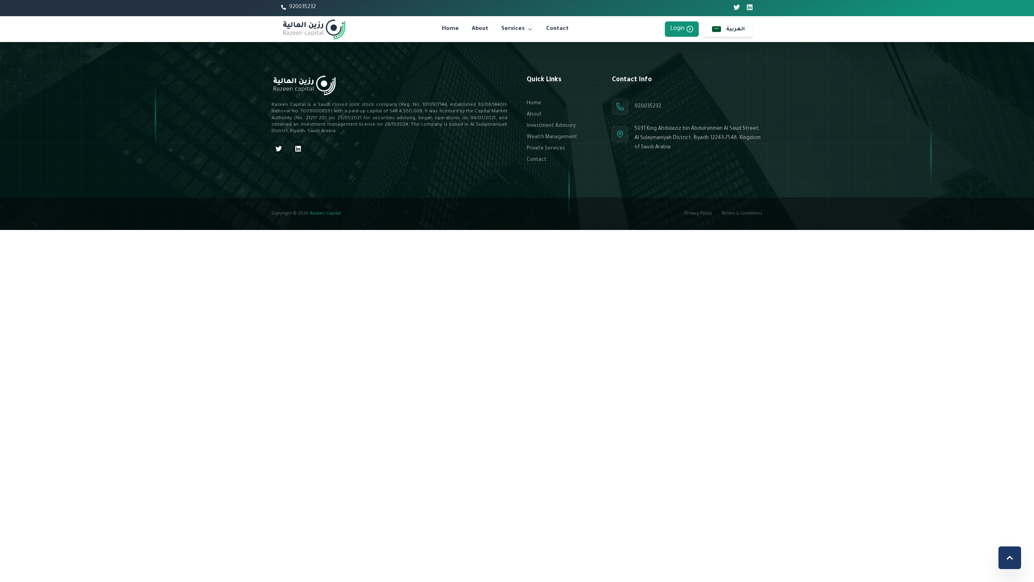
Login (677, 29)
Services (513, 29)
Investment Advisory (551, 126)
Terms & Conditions (742, 213)
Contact (557, 29)
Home (450, 29)
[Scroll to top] (1009, 557)
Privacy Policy (698, 213)
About (480, 29)
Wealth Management (552, 137)
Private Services (546, 149)
